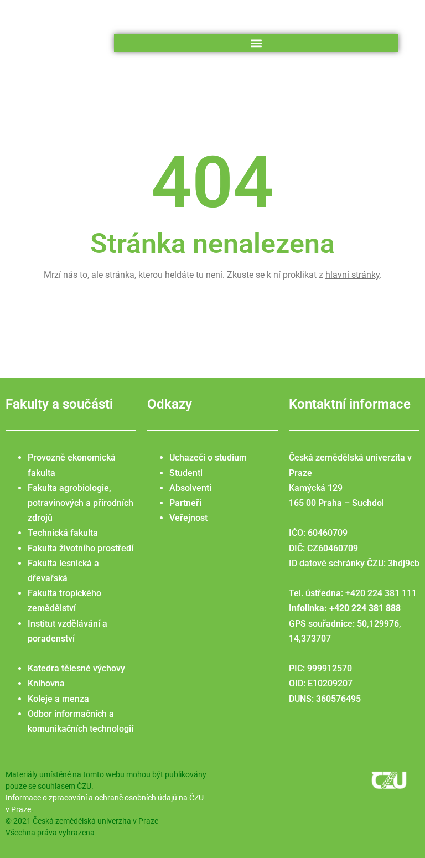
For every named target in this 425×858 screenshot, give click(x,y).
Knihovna (46, 683)
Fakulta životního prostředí (80, 548)
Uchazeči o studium (208, 457)
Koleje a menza (58, 699)
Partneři (185, 503)
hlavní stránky (352, 275)
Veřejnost (188, 518)
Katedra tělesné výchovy (76, 668)
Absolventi (190, 488)
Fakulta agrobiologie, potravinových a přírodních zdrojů (80, 503)
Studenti (186, 473)
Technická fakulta (63, 533)
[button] (256, 43)
